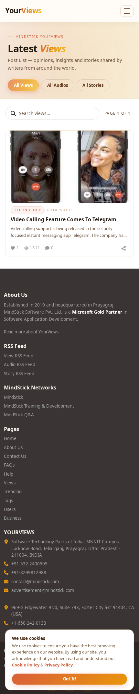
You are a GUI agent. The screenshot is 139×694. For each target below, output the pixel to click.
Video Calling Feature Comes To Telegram (63, 219)
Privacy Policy (58, 665)
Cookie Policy (25, 665)
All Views (23, 85)
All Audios (57, 85)
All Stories (93, 85)
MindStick (13, 397)
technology (27, 210)
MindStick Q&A (19, 415)
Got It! (69, 679)
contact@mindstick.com (35, 581)
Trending (13, 491)
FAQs (9, 465)
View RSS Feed (18, 356)
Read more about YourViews (31, 332)
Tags (8, 500)
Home (10, 438)
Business (12, 518)
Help (8, 474)
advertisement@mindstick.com (42, 590)
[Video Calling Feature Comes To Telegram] (69, 167)
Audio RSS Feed (19, 364)
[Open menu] (127, 11)
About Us (13, 447)
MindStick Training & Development (39, 406)
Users (10, 509)
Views (10, 483)
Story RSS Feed (19, 373)
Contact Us (15, 456)
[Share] (123, 248)
